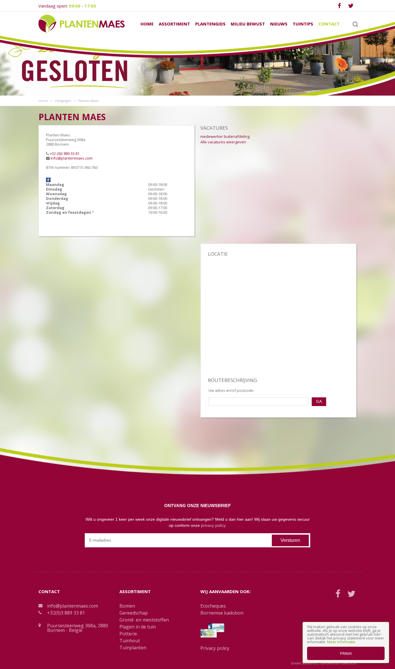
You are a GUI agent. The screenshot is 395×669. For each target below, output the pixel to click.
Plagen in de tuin (137, 627)
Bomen (127, 606)
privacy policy (213, 525)
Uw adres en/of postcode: (231, 390)
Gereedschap (133, 613)
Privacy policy (214, 648)
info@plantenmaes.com (72, 158)
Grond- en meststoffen (144, 620)
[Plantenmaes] (81, 23)
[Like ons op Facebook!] (48, 179)
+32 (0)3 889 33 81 (65, 153)
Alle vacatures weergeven (223, 142)
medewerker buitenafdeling (225, 136)
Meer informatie (341, 641)
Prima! (346, 653)
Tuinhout (129, 640)
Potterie (128, 633)
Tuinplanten (132, 647)
